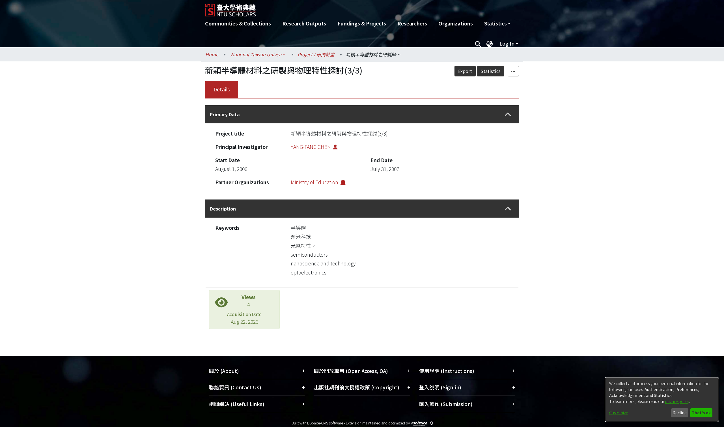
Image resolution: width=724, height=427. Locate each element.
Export (465, 71)
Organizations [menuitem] (455, 23)
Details (222, 89)
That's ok (701, 412)
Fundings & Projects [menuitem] (361, 23)
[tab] (362, 114)
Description (223, 208)
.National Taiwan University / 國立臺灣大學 (258, 54)
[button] (508, 114)
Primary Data (225, 114)
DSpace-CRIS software (325, 423)
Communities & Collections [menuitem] (238, 23)
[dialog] (661, 399)
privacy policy (677, 401)
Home (211, 54)
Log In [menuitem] (506, 43)
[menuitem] (497, 23)
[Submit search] (477, 43)
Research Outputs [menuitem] (304, 23)
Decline (680, 412)
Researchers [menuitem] (412, 23)
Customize (618, 412)
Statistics (490, 71)
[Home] (331, 8)
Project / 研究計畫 (316, 54)
